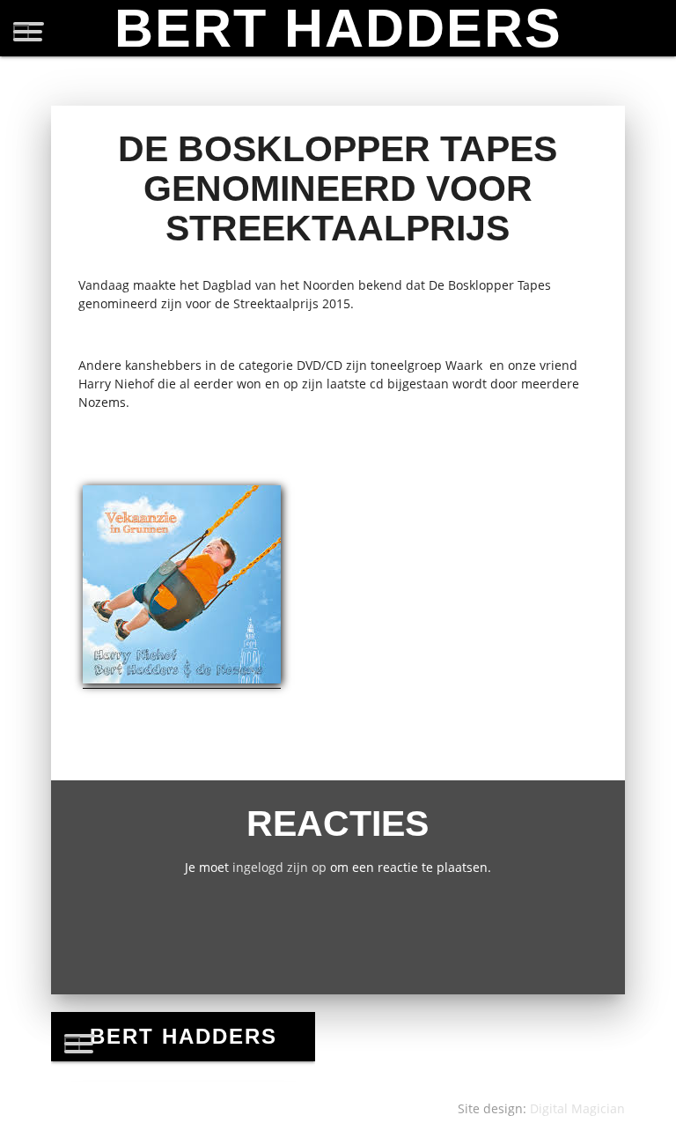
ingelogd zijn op (279, 867)
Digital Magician (577, 1108)
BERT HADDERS (338, 28)
